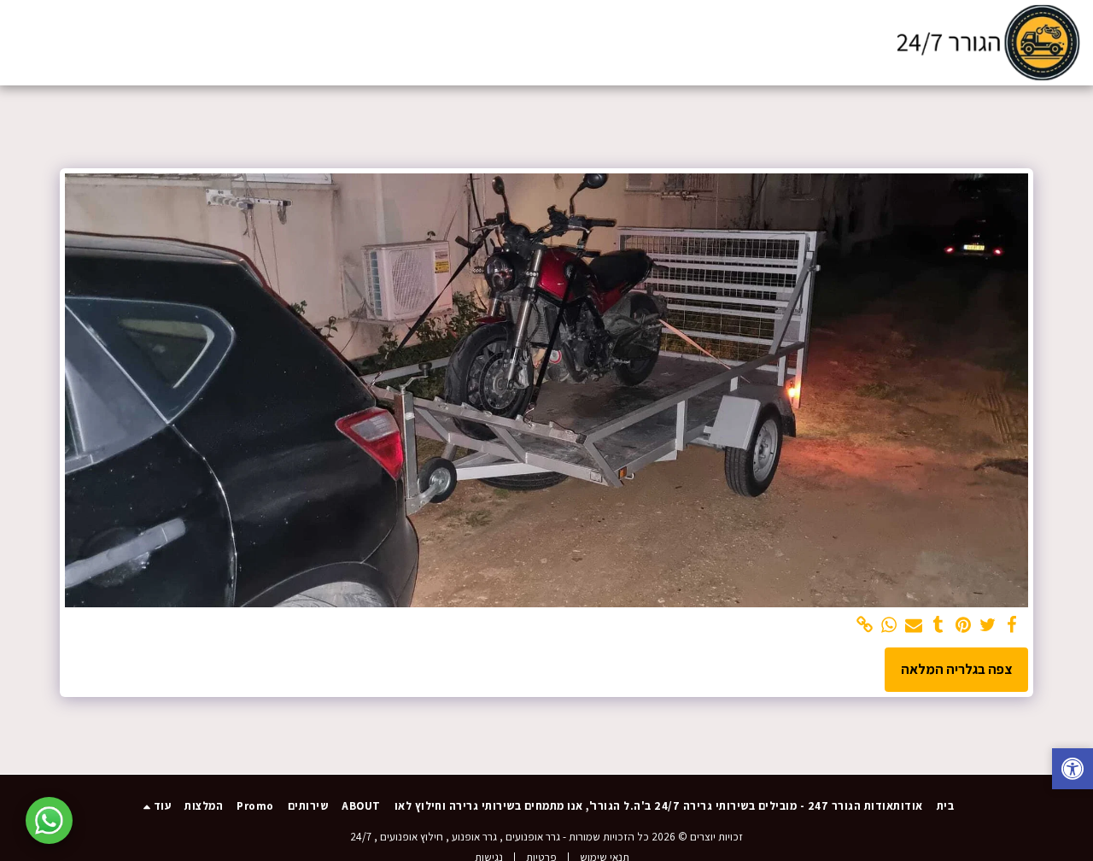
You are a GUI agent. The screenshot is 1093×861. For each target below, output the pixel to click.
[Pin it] (963, 625)
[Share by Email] (914, 625)
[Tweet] (988, 625)
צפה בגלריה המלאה (956, 668)
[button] (126, 42)
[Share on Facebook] (1012, 625)
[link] (865, 625)
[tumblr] (939, 625)
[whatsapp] (889, 625)
